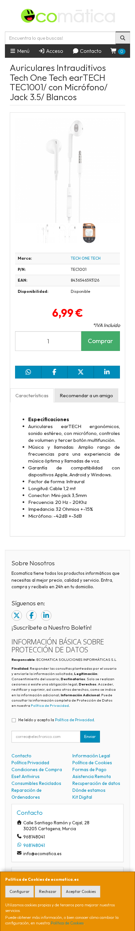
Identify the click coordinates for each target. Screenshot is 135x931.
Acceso (54, 51)
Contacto (90, 51)
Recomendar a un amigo (86, 395)
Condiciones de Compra (36, 769)
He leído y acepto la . (56, 719)
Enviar (90, 736)
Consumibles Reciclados (36, 783)
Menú (22, 51)
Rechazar (47, 891)
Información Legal (91, 756)
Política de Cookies (67, 922)
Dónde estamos (89, 790)
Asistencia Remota (91, 776)
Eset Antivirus (25, 776)
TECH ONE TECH (86, 258)
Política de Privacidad (50, 705)
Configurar (19, 891)
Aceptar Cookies (81, 891)
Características (31, 395)
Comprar (100, 341)
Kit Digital (82, 797)
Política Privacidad (30, 763)
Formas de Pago (89, 769)
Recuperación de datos (96, 783)
